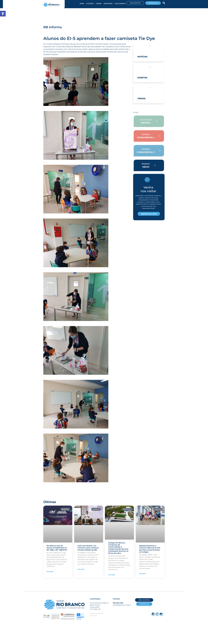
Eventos (142, 77)
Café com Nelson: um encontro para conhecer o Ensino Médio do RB (88, 548)
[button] (164, 3)
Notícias (142, 56)
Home (82, 3)
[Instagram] (157, 614)
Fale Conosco (120, 3)
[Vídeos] (150, 88)
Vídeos (141, 98)
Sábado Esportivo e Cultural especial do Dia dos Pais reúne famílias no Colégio (149, 549)
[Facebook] (153, 614)
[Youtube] (161, 614)
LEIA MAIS (50, 571)
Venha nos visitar (148, 189)
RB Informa (108, 3)
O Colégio (90, 3)
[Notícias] (150, 46)
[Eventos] (150, 67)
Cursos (99, 3)
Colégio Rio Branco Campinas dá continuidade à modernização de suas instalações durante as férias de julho (118, 548)
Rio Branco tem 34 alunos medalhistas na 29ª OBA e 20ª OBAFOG (57, 548)
